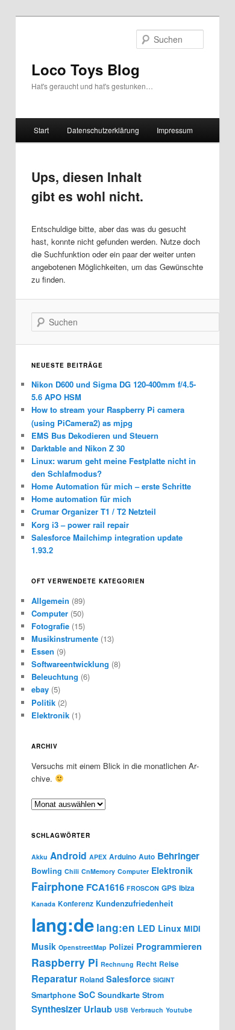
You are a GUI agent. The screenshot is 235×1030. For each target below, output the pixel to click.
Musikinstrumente (64, 638)
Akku (39, 856)
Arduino (122, 857)
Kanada (43, 903)
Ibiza (187, 888)
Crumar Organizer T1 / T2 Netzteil (93, 511)
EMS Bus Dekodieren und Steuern (94, 435)
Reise (169, 964)
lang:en (115, 927)
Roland (92, 980)
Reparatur (54, 978)
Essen (42, 651)
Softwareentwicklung (70, 664)
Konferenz (75, 904)
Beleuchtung (54, 676)
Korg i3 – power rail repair (80, 524)
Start (41, 130)
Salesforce (128, 979)
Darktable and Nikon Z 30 (78, 448)
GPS (169, 888)
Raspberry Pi (64, 962)
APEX (98, 856)
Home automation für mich (81, 498)
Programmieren (169, 946)
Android (68, 855)
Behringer (178, 855)
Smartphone (53, 995)
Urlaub (98, 1009)
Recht (146, 964)
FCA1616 (105, 887)
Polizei (121, 946)
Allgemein (50, 600)
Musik (43, 946)
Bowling (46, 870)
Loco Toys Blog (85, 69)
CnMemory (98, 871)
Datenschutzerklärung (103, 130)
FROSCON (143, 888)
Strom (153, 995)
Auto (147, 857)
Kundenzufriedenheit (134, 903)
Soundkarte (119, 995)
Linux (169, 928)
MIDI (192, 928)
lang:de (62, 924)
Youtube (179, 1009)
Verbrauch (147, 1009)
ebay (40, 689)
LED (146, 928)
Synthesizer (56, 1009)
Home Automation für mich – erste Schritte (111, 486)
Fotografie (50, 626)
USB (121, 1009)
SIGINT (164, 979)
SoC (86, 994)
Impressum (175, 130)
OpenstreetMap (82, 947)
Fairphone (57, 886)
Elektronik (50, 715)
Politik (43, 702)
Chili (71, 871)
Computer (49, 613)
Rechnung (117, 964)
